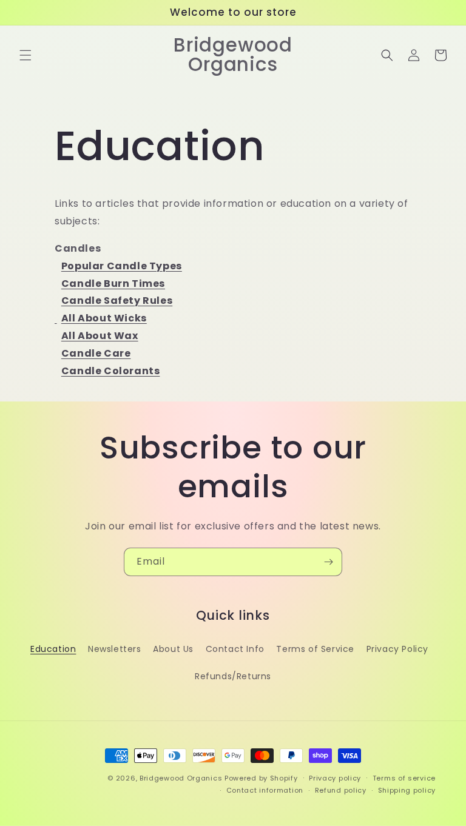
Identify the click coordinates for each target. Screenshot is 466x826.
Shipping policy (407, 790)
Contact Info (235, 649)
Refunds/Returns (233, 676)
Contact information (264, 790)
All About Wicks (104, 318)
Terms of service (404, 778)
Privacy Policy (397, 649)
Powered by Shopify (261, 778)
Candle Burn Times (113, 283)
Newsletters (114, 649)
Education (53, 649)
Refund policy (340, 790)
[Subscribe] (328, 562)
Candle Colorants (110, 371)
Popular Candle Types (121, 266)
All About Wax (99, 336)
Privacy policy (335, 778)
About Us (173, 649)
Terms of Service (315, 649)
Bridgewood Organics (181, 778)
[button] (25, 55)
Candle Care (96, 353)
